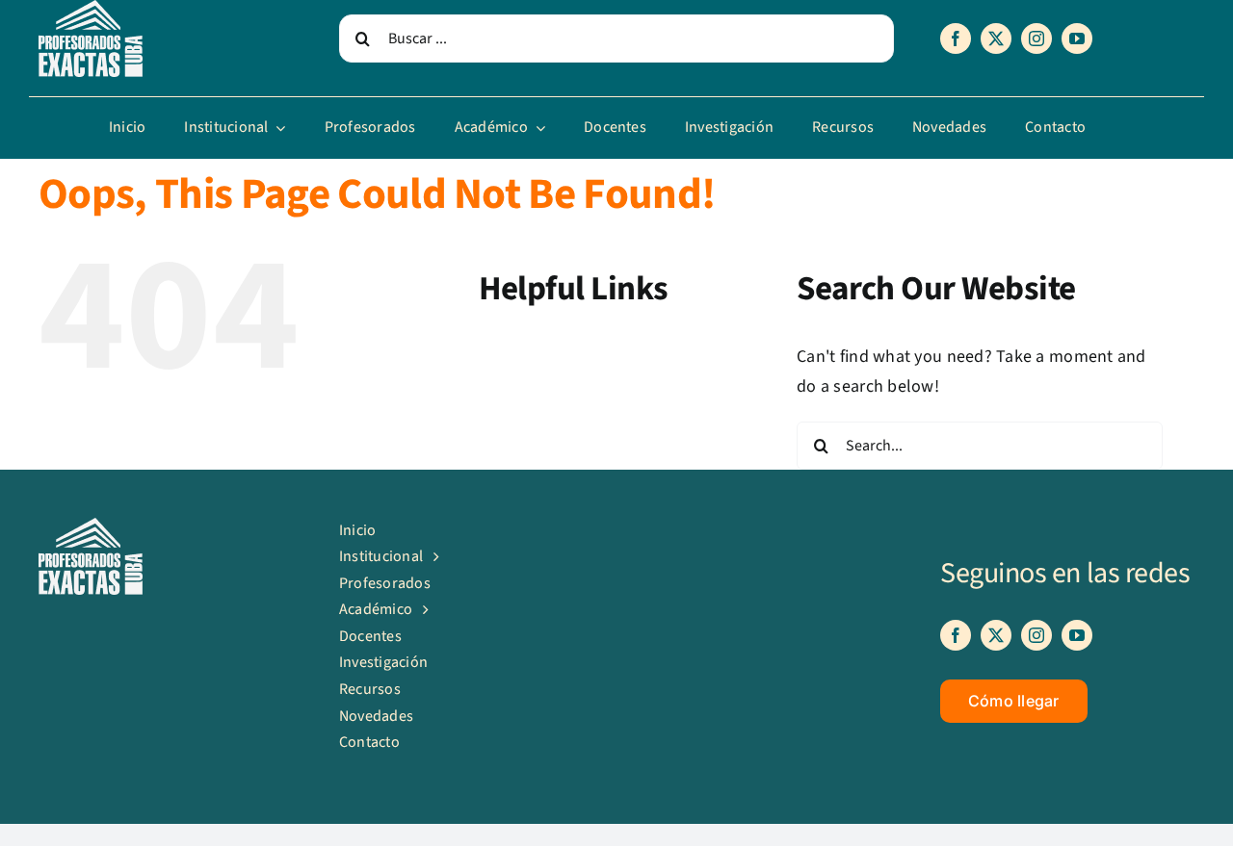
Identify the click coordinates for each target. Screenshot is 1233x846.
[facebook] (955, 38)
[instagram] (1036, 38)
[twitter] (996, 38)
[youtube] (1077, 38)
